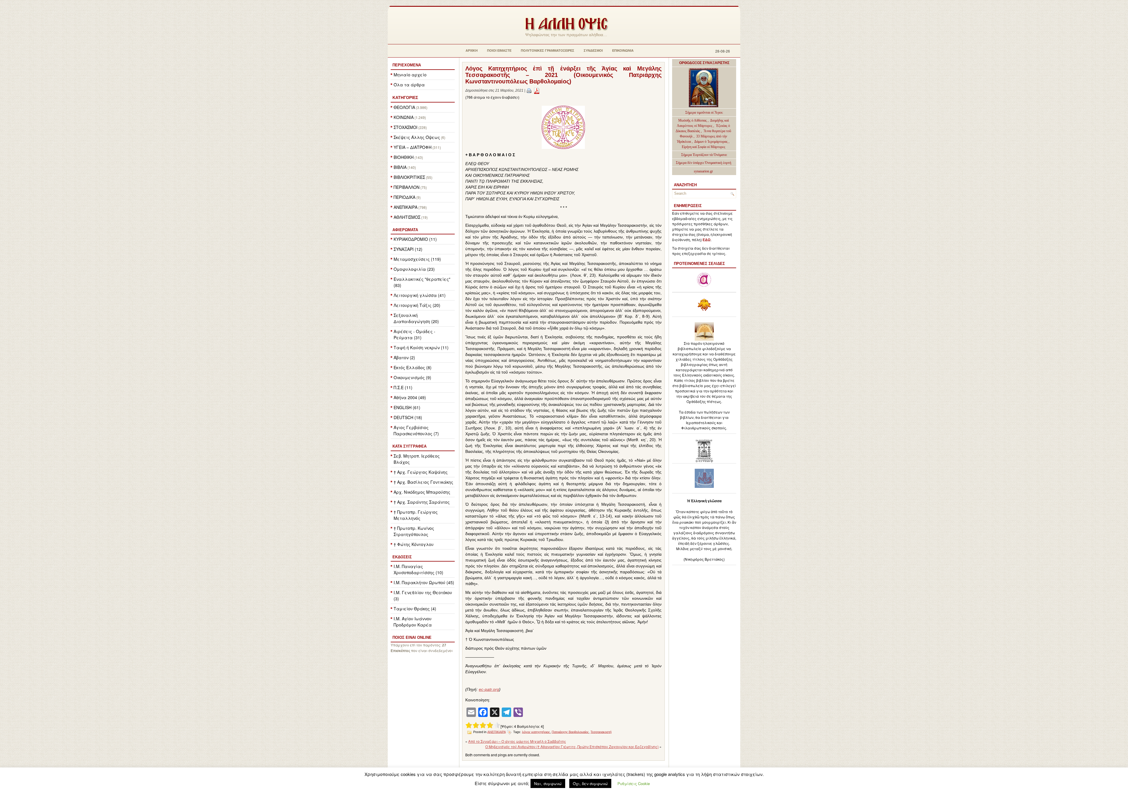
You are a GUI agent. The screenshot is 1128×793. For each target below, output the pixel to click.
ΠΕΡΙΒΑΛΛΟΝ (406, 187)
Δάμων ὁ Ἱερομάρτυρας (711, 142)
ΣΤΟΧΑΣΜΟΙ (405, 127)
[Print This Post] (529, 90)
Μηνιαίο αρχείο (410, 75)
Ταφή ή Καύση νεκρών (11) (421, 347)
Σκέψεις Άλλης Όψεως (417, 137)
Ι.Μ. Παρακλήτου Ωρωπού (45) (424, 582)
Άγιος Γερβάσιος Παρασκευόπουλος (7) (416, 430)
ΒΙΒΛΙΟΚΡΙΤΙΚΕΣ (409, 177)
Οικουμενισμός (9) (412, 377)
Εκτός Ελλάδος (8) (413, 367)
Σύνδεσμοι (593, 50)
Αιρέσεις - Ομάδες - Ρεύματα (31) (414, 334)
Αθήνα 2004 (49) (410, 397)
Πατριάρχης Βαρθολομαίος (570, 731)
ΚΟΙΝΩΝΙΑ (404, 117)
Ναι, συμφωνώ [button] (548, 783)
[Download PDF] (536, 90)
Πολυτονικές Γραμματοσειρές (547, 50)
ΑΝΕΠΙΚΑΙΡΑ (405, 207)
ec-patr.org (489, 689)
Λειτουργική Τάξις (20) (417, 305)
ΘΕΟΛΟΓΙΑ (404, 107)
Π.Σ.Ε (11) (403, 387)
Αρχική (472, 50)
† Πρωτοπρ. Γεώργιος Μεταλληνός (416, 515)
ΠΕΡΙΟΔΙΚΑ (404, 197)
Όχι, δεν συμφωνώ (590, 783)
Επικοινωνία (623, 50)
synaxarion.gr (703, 171)
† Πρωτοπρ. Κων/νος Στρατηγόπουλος (414, 531)
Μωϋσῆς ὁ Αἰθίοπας (692, 120)
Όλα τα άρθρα (409, 85)
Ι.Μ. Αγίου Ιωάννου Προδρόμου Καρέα (413, 622)
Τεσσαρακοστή (601, 731)
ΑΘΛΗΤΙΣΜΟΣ (407, 217)
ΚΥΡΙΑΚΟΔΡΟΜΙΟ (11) (415, 239)
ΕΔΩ (707, 240)
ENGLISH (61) (407, 407)
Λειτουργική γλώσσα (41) (420, 295)
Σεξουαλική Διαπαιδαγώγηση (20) (416, 318)
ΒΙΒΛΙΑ (400, 167)
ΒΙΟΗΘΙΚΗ (404, 157)
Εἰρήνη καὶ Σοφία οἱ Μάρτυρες (703, 147)
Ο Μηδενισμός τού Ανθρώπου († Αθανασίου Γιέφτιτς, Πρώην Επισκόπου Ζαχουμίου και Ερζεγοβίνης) (572, 746)
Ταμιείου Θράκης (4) (415, 608)
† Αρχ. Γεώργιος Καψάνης (421, 472)
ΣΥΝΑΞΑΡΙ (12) (408, 249)
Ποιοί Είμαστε (499, 50)
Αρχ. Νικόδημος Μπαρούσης (422, 492)
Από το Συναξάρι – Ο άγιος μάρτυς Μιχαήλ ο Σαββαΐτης (517, 741)
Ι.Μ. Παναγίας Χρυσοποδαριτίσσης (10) (418, 569)
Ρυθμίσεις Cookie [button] (633, 783)
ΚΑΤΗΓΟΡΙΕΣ (405, 97)
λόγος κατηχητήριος (536, 731)
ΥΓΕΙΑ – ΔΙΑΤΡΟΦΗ (413, 147)
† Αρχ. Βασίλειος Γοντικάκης (423, 482)
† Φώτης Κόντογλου (414, 544)
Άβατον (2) (404, 357)
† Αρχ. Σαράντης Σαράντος (422, 502)
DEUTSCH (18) (408, 417)
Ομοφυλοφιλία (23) (414, 269)
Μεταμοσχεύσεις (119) (417, 259)
